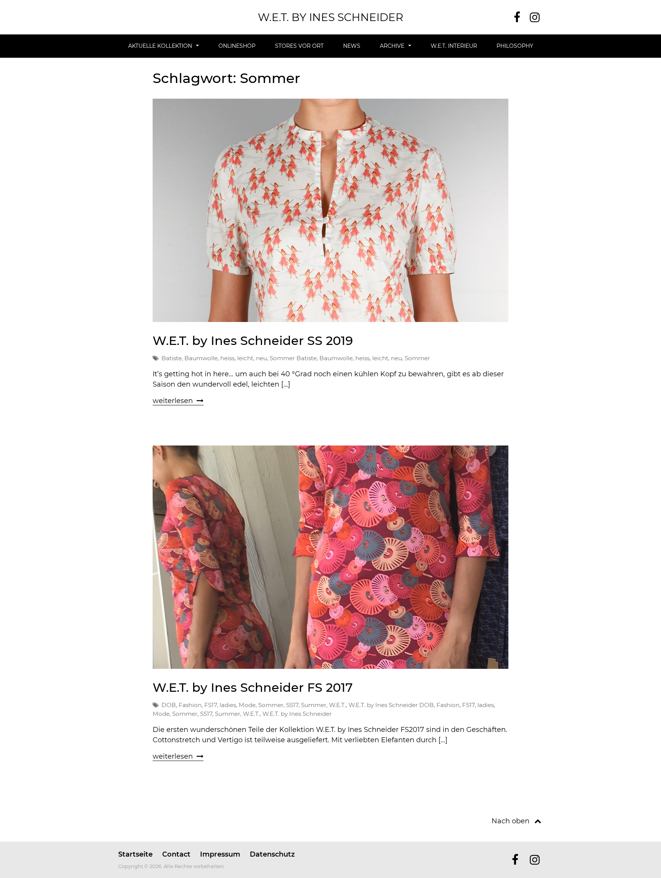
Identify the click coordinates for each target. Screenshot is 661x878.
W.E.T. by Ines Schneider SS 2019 (253, 340)
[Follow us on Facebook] (517, 17)
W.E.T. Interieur (454, 45)
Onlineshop (237, 45)
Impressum (220, 854)
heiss (227, 358)
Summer (313, 705)
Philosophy (515, 45)
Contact (176, 854)
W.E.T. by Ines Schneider (330, 17)
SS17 (292, 705)
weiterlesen (173, 401)
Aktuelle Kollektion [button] (160, 45)
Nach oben (510, 821)
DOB (168, 705)
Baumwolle (201, 358)
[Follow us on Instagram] (535, 17)
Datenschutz (272, 854)
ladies (228, 705)
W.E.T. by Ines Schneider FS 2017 (253, 687)
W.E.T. (337, 705)
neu (261, 358)
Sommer (282, 358)
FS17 (210, 705)
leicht (245, 358)
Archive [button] (392, 45)
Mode (247, 705)
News (351, 45)
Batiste (171, 358)
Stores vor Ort (299, 45)
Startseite (135, 854)
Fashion (190, 705)
